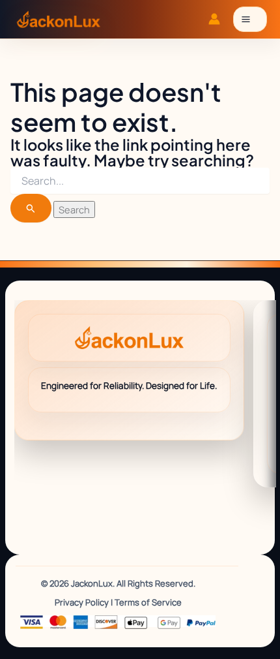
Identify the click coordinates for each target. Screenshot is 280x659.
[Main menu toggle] (250, 19)
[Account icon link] (214, 19)
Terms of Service (148, 602)
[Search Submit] (30, 208)
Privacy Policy (82, 602)
